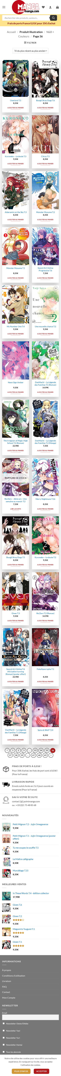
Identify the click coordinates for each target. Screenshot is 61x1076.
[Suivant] (51, 755)
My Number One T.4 (16, 326)
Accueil (11, 32)
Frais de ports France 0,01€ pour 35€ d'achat (31, 23)
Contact (6, 992)
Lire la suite (15, 509)
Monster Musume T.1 (15, 268)
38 (16, 755)
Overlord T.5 (15, 100)
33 (35, 750)
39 (22, 755)
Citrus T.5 (45, 156)
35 (47, 750)
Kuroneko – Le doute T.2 (45, 557)
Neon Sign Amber (15, 382)
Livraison (6, 981)
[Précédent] (7, 750)
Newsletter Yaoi (13, 1030)
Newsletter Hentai (14, 1045)
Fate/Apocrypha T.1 (45, 669)
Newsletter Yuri (13, 1038)
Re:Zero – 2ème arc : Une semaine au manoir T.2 (16, 500)
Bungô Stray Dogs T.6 (45, 100)
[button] (4, 7)
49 (45, 755)
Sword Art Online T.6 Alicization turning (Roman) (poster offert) (16, 671)
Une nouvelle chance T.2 (45, 326)
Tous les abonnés (13, 1052)
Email (4, 1013)
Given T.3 (16, 613)
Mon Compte (8, 997)
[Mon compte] (50, 7)
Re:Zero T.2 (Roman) (45, 613)
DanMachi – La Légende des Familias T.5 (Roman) (45, 383)
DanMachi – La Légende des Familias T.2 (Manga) (45, 442)
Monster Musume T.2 (45, 212)
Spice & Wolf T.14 (45, 730)
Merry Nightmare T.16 (45, 499)
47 (33, 755)
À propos (6, 970)
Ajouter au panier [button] (16, 108)
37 (10, 755)
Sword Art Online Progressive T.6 (45, 269)
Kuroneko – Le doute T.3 (15, 156)
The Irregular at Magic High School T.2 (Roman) (16, 442)
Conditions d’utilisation (13, 975)
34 (41, 750)
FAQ (4, 986)
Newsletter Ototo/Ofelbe (17, 1023)
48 (39, 755)
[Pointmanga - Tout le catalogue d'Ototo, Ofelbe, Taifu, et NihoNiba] (25, 7)
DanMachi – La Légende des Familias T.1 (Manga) (15, 731)
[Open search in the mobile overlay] (29, 18)
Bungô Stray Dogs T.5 (15, 557)
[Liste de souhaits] (43, 7)
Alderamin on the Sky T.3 (16, 212)
